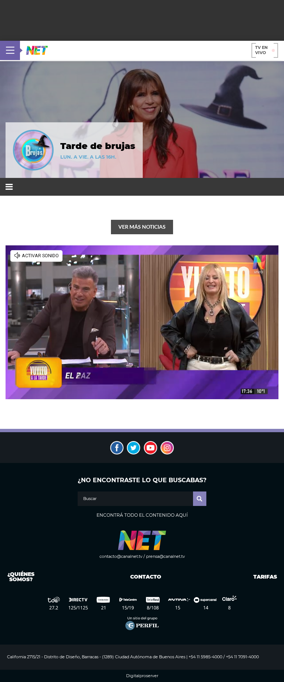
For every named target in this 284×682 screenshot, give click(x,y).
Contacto (144, 576)
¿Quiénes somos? (20, 577)
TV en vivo (261, 50)
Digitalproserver (142, 676)
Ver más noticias (142, 227)
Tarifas (265, 576)
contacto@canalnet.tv (120, 556)
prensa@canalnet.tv (165, 556)
